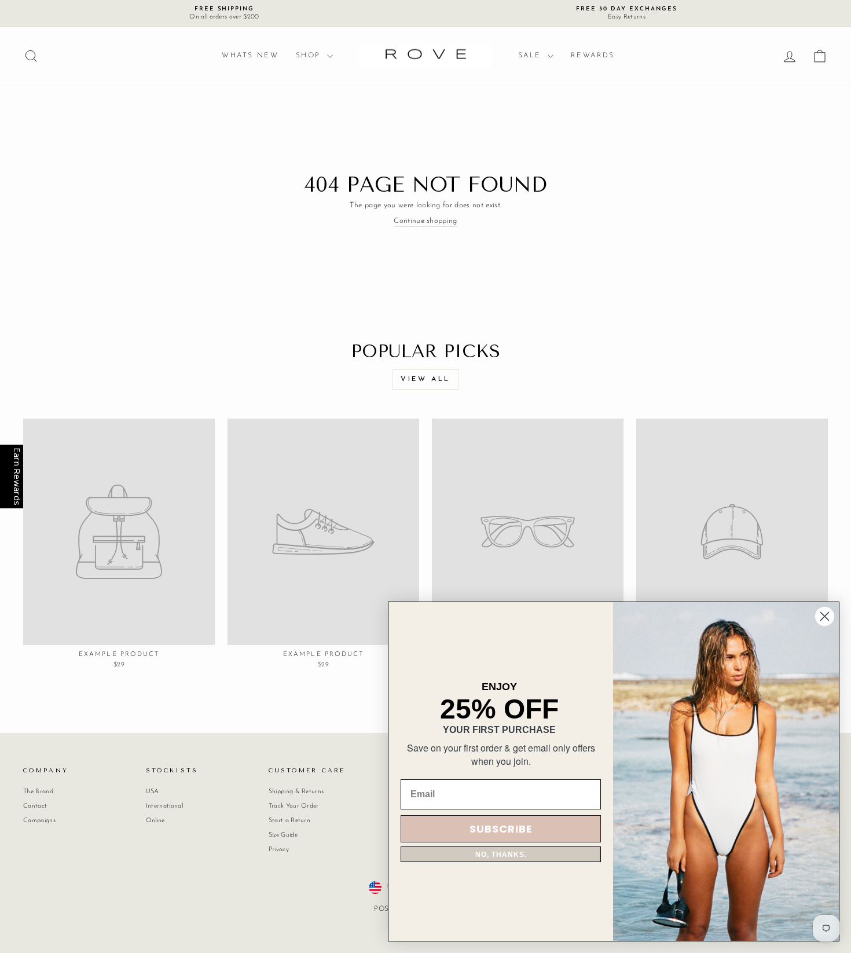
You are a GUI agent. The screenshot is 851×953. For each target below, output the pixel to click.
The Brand (38, 792)
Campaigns (39, 821)
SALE (531, 55)
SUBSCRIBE (501, 829)
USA (152, 792)
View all (425, 379)
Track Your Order (294, 806)
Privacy (279, 849)
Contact (35, 806)
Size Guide (283, 835)
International (164, 806)
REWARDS (593, 55)
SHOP (310, 55)
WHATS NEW (250, 55)
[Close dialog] (825, 616)
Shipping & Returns (296, 792)
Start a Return (290, 821)
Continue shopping (425, 221)
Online (155, 821)
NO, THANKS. (501, 855)
